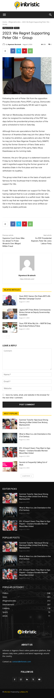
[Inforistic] (27, 6)
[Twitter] (18, 50)
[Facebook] (12, 50)
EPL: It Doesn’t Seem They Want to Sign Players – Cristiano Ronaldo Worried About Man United (34, 450)
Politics (17, 28)
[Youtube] (39, 679)
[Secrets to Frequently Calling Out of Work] (10, 466)
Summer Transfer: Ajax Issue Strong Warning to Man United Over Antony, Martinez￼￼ (33, 422)
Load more (26, 476)
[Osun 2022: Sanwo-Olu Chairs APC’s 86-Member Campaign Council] (10, 300)
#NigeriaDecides (14, 22)
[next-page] (8, 336)
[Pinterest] (24, 50)
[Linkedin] (26, 679)
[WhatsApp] (30, 50)
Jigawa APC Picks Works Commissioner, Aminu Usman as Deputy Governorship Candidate (35, 312)
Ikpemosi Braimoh (14, 44)
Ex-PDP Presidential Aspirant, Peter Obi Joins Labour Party (41, 241)
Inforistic (7, 692)
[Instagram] (20, 679)
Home (5, 22)
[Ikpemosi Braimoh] (4, 44)
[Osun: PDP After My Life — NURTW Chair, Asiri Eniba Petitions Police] (10, 327)
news (5, 304)
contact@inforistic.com (21, 661)
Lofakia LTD (24, 692)
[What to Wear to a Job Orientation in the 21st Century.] (10, 438)
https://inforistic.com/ (27, 279)
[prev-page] (4, 336)
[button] (4, 14)
